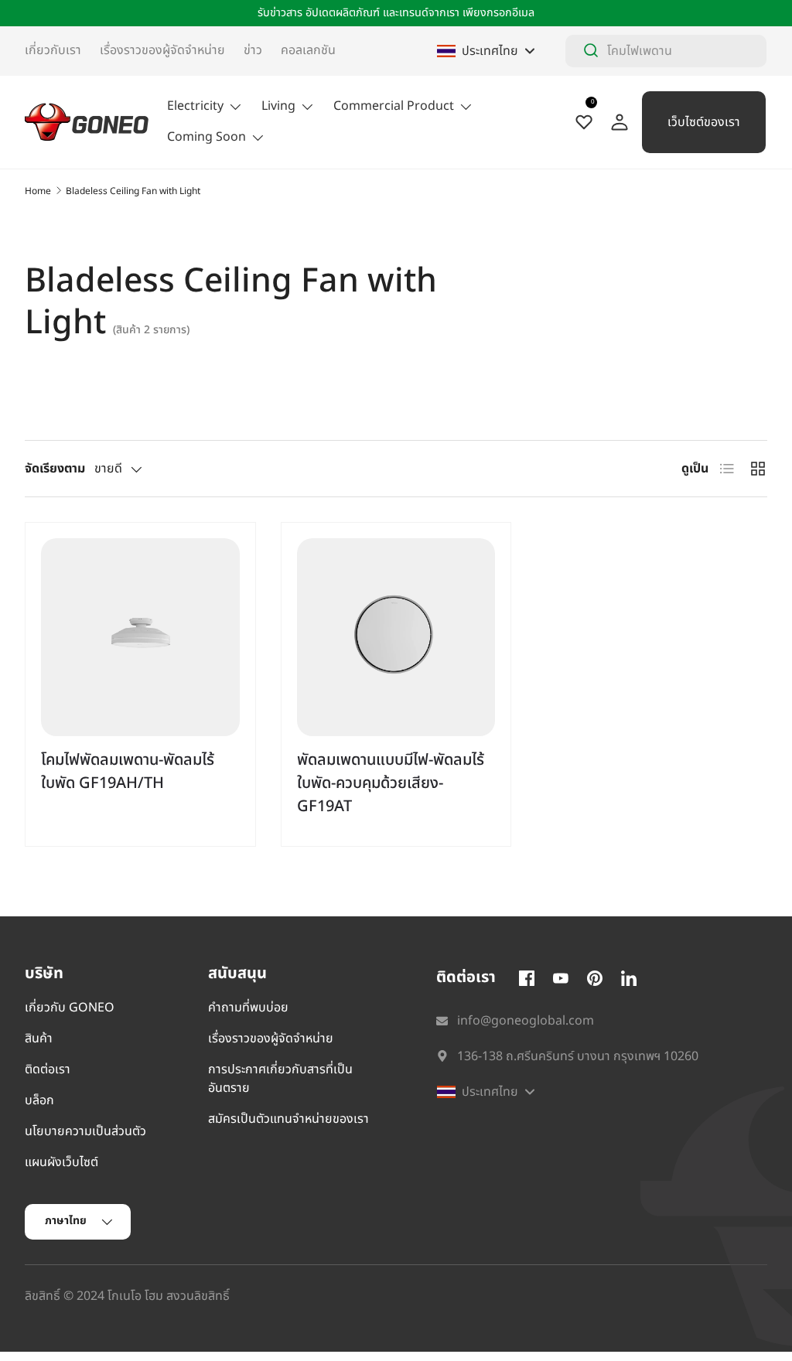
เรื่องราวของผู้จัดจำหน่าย (162, 50)
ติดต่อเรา (47, 1069)
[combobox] (665, 51)
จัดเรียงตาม (55, 468)
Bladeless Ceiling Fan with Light (133, 191)
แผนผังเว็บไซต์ (61, 1162)
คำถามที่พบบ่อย (248, 1007)
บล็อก (39, 1100)
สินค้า (39, 1038)
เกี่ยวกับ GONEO (69, 1007)
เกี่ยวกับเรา (53, 50)
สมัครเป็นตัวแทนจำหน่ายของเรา (288, 1119)
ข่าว (253, 50)
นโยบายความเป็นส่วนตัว (85, 1131)
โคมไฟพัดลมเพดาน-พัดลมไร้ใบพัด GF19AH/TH (127, 772)
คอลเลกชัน (308, 50)
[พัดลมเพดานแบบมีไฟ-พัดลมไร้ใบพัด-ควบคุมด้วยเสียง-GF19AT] (396, 637)
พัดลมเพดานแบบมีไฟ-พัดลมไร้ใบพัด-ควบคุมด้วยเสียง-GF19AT (390, 783)
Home (38, 191)
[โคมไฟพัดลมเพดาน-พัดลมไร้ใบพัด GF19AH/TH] (140, 637)
